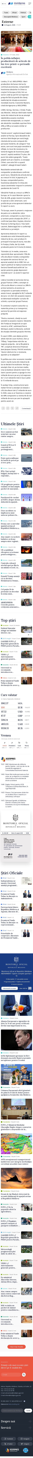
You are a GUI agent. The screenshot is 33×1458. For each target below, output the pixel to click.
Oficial (14, 13)
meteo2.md (16, 739)
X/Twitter (12, 408)
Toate (6, 13)
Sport (23, 17)
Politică (23, 13)
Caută (28, 1411)
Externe (7, 22)
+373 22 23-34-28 (9, 1389)
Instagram (8, 408)
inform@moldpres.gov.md (13, 1395)
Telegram (17, 408)
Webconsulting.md (13, 1404)
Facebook (3, 408)
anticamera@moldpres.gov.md (14, 1393)
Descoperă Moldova (11, 17)
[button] (28, 634)
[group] (16, 629)
